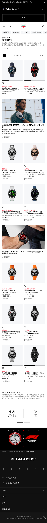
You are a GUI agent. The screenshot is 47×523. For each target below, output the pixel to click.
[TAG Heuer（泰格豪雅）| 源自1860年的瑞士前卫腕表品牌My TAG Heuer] (23, 459)
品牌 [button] (4, 497)
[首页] (23, 26)
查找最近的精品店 (12, 483)
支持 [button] (4, 503)
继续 (28, 17)
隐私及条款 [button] (6, 509)
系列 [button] (4, 490)
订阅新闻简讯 (11, 478)
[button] (37, 26)
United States (11, 9)
